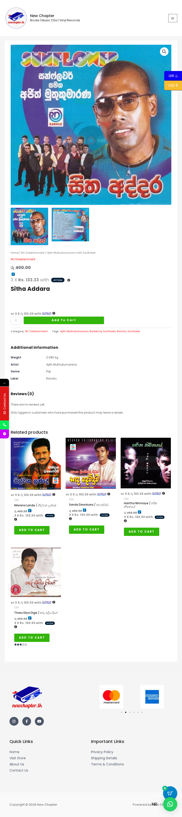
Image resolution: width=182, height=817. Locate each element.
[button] (164, 51)
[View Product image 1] (29, 226)
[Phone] (4, 424)
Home (14, 253)
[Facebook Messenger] (4, 433)
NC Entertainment (33, 253)
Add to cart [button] (32, 530)
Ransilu (121, 331)
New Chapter (42, 15)
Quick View (36, 486)
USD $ (173, 85)
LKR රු (171, 76)
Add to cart (64, 320)
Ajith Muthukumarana (74, 331)
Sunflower (133, 331)
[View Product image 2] (70, 224)
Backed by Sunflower (102, 331)
